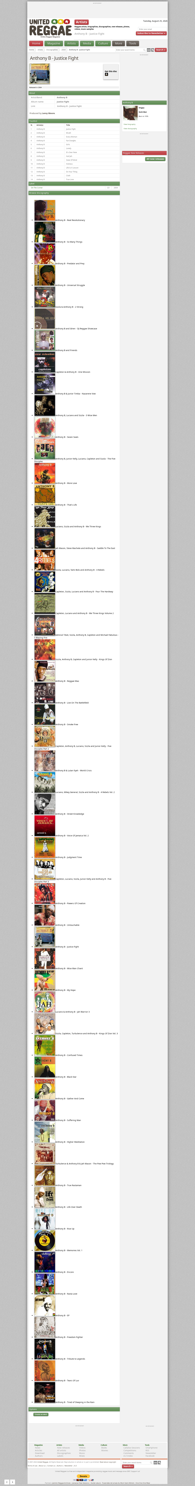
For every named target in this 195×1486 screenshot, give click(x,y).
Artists (71, 43)
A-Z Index (128, 1455)
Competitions (129, 1450)
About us (42, 1466)
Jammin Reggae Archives (61, 1483)
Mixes (82, 1455)
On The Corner (37, 187)
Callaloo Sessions (131, 1447)
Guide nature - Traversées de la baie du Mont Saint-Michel (112, 1483)
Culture (103, 43)
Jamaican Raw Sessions (80, 1483)
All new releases (155, 158)
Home (36, 43)
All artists (61, 1450)
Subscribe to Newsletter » (151, 33)
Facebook (150, 1455)
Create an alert (41, 1414)
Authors (39, 1455)
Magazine (53, 43)
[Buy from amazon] (106, 74)
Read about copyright (108, 1462)
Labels (60, 1455)
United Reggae (42, 1462)
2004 (64, 50)
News (37, 1447)
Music (82, 1453)
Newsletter (151, 1453)
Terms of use (32, 1466)
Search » (160, 49)
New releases (63, 1447)
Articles (38, 1450)
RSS (147, 1450)
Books (104, 1447)
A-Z (75, 1466)
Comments (128, 1453)
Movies (104, 1450)
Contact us (51, 1466)
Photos (82, 1450)
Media (87, 43)
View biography (129, 124)
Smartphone (151, 1447)
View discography (130, 128)
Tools (132, 43)
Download (40, 1453)
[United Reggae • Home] (50, 35)
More (118, 43)
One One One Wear (143, 1483)
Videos (82, 1447)
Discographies (52, 50)
